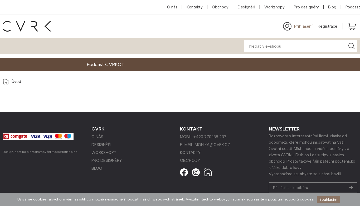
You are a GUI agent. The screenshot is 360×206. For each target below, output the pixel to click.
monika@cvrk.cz (212, 144)
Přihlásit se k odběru (290, 187)
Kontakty (195, 7)
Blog (332, 7)
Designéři (246, 7)
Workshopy (274, 7)
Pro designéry (306, 7)
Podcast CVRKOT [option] (105, 64)
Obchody (220, 7)
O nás (172, 7)
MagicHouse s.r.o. (65, 152)
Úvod (16, 81)
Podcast (353, 7)
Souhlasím (328, 199)
